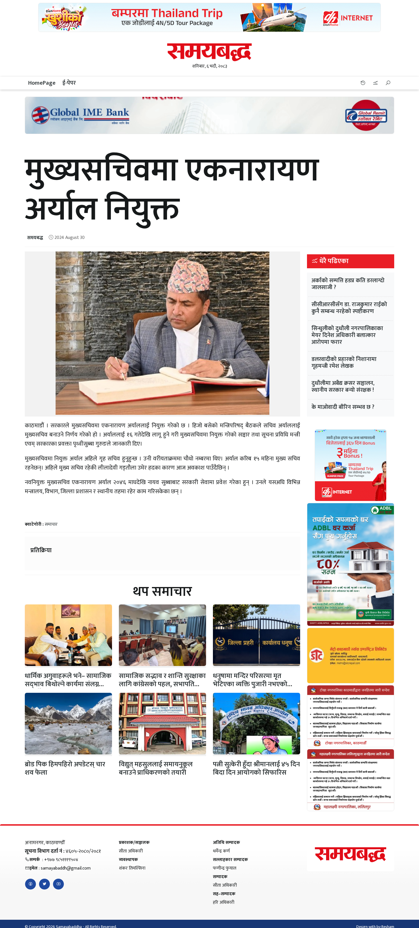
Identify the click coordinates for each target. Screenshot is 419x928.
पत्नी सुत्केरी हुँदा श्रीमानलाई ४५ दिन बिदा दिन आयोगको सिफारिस (256, 768)
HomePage (42, 83)
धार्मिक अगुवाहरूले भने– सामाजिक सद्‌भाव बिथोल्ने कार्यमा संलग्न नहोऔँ (68, 684)
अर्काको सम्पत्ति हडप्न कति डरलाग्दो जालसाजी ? (348, 284)
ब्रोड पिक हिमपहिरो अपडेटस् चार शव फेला (65, 768)
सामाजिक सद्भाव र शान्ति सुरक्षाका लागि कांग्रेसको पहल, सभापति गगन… (162, 684)
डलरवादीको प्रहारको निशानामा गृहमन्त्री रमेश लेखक (344, 362)
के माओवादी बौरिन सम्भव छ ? (343, 407)
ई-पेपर (69, 83)
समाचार (51, 524)
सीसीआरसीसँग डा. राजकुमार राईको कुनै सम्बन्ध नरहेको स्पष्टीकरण (349, 308)
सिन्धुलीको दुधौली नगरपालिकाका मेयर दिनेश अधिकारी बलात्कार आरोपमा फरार (347, 335)
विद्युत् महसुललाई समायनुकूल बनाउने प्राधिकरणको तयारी (156, 768)
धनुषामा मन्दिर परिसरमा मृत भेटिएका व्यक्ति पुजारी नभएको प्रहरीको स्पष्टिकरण (250, 684)
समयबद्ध (35, 238)
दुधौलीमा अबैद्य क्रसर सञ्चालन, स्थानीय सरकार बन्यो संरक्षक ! (343, 386)
